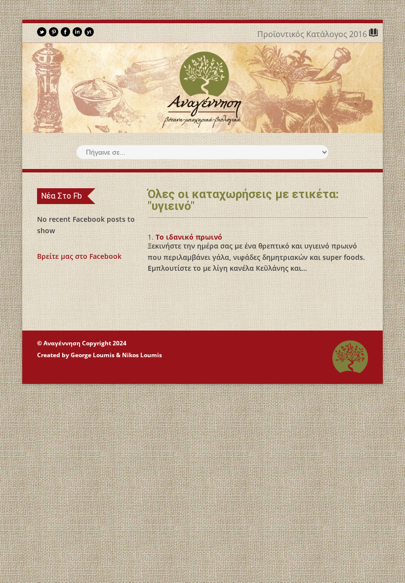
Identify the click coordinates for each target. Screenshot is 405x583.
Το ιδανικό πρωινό (189, 237)
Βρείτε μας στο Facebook (79, 256)
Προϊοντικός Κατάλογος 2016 (313, 34)
